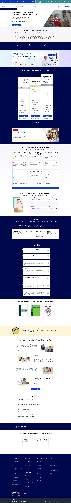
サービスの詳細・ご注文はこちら (18, 137)
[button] (56, 18)
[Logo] (2, 6)
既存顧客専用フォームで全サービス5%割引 (27, 59)
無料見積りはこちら (16, 62)
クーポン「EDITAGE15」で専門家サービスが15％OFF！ (28, 58)
